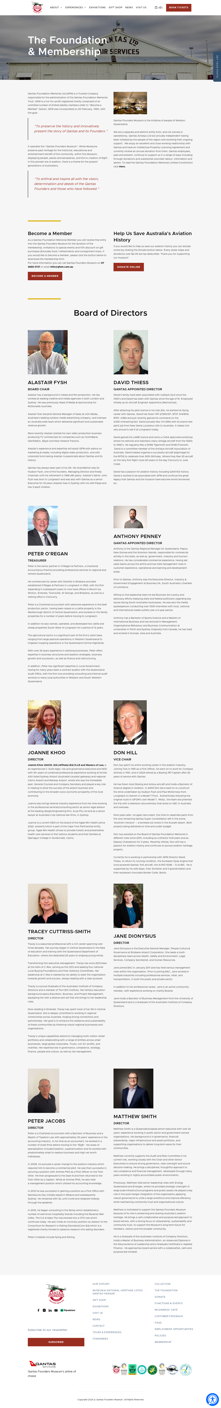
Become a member (45, 276)
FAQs (158, 1323)
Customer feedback (169, 1316)
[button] (56, 7)
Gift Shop (115, 7)
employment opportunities (174, 1329)
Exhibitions (97, 7)
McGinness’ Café (166, 1310)
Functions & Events (169, 1303)
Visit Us (141, 7)
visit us (98, 1313)
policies (160, 1336)
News (129, 7)
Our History (101, 1284)
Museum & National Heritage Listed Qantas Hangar (118, 1292)
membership (163, 1342)
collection (163, 1284)
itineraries (100, 1339)
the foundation (166, 1290)
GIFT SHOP (99, 1300)
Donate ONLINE (128, 267)
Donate (160, 1297)
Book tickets (178, 7)
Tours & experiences (107, 1332)
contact (98, 1326)
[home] (37, 8)
